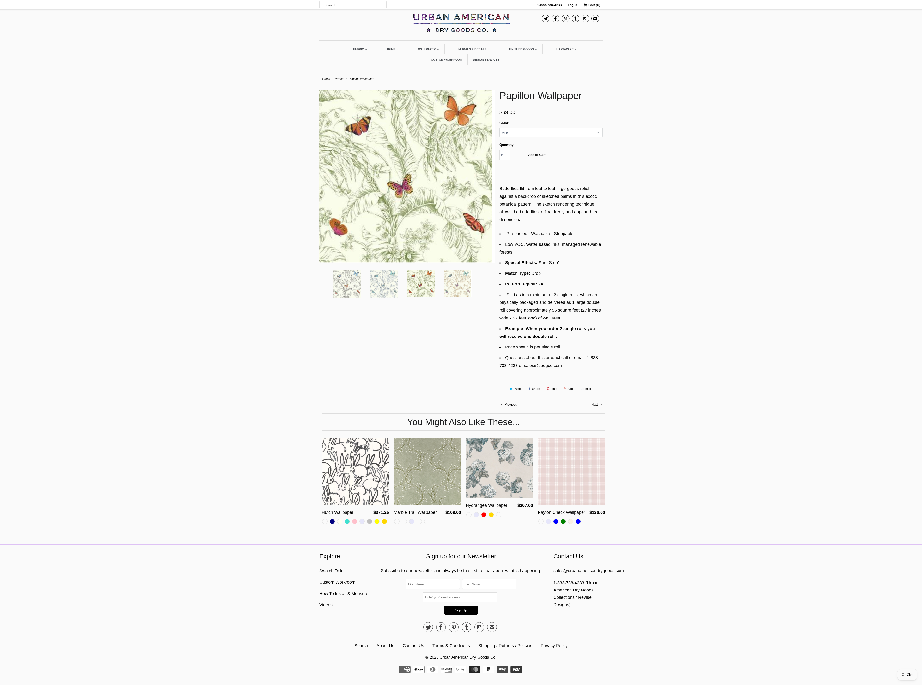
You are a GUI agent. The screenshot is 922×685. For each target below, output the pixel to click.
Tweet (518, 388)
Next (595, 404)
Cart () (594, 5)
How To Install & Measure (343, 593)
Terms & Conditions (451, 645)
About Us (385, 645)
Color (503, 123)
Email (587, 388)
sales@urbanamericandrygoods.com (588, 570)
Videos (326, 604)
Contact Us (413, 645)
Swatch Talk (330, 570)
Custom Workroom (337, 582)
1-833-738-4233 (549, 5)
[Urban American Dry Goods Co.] (461, 24)
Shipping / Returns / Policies (505, 645)
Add (570, 388)
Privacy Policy (554, 645)
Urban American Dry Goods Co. (468, 657)
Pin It (554, 388)
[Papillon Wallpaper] (407, 176)
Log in (572, 5)
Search (361, 645)
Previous (510, 404)
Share (536, 388)
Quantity (506, 145)
